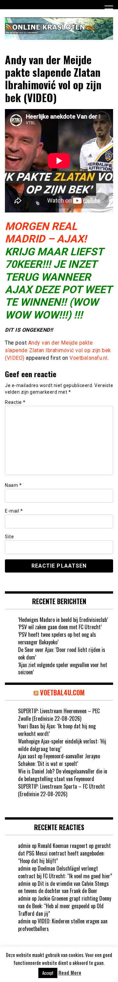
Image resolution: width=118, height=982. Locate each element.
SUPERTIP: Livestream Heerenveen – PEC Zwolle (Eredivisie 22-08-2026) (59, 714)
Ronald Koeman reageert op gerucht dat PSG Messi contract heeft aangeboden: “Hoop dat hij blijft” (64, 853)
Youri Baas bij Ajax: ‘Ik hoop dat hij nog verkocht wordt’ (57, 730)
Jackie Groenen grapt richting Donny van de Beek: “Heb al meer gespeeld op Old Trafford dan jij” (64, 905)
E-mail (14, 511)
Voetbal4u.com (62, 692)
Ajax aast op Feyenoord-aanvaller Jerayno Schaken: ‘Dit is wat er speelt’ (59, 760)
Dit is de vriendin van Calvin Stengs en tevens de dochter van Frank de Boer (63, 887)
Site (9, 536)
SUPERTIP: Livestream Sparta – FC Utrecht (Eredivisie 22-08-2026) (61, 790)
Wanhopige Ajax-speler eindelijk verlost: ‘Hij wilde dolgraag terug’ (62, 745)
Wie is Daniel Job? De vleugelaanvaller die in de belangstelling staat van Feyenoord (62, 775)
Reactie (15, 402)
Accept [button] (47, 972)
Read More (69, 972)
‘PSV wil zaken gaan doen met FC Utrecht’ (60, 627)
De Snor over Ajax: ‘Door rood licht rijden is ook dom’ (61, 653)
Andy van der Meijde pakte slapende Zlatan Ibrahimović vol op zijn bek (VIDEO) (58, 350)
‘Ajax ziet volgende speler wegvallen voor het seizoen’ (62, 668)
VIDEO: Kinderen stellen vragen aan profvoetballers (63, 925)
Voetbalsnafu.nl (88, 358)
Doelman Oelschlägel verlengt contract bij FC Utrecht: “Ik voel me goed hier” (65, 872)
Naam (13, 485)
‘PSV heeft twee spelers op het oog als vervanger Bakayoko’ (57, 638)
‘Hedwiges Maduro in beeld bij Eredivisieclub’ (63, 620)
